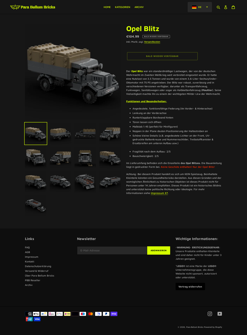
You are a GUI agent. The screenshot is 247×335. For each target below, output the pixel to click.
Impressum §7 (159, 192)
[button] (200, 7)
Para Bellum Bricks (194, 327)
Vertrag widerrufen (190, 286)
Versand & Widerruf (36, 270)
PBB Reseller (32, 280)
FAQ (27, 247)
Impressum (31, 256)
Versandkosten (152, 41)
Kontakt (29, 261)
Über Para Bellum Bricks (39, 275)
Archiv (29, 284)
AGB (27, 252)
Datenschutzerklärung (38, 266)
